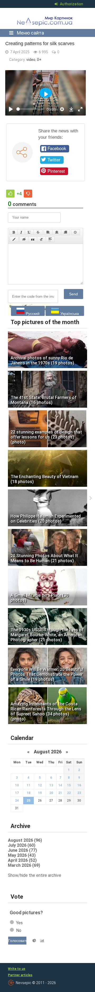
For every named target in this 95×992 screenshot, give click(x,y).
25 (28, 800)
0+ (39, 59)
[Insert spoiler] (50, 239)
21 (60, 793)
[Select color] (14, 239)
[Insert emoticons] (75, 232)
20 (51, 793)
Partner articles (20, 975)
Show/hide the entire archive (34, 875)
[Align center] (56, 232)
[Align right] (65, 232)
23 (79, 793)
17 (17, 793)
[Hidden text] (24, 239)
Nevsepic (46, 18)
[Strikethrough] (38, 232)
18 (28, 793)
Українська (69, 313)
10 (17, 785)
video (30, 59)
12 (40, 785)
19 (40, 793)
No (18, 930)
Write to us (16, 969)
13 (51, 785)
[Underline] (29, 232)
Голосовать (17, 940)
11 (28, 785)
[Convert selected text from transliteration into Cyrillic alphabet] (41, 239)
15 (69, 785)
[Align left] (48, 232)
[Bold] (14, 232)
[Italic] (21, 232)
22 (69, 793)
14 (60, 785)
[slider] (30, 109)
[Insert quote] (32, 239)
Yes (19, 922)
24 (17, 800)
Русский (32, 313)
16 (79, 785)
